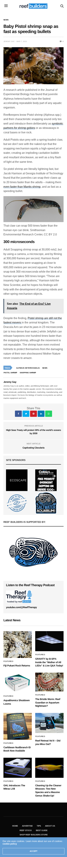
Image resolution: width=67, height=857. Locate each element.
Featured (8, 661)
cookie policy (10, 843)
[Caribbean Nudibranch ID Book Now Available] (17, 726)
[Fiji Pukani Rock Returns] (17, 644)
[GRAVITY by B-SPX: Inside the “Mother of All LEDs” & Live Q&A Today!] (49, 641)
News (6, 20)
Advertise (27, 826)
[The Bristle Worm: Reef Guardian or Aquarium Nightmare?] (49, 682)
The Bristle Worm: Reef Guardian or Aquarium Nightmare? (47, 702)
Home (15, 826)
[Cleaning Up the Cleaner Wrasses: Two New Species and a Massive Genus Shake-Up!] (49, 768)
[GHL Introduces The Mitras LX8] (17, 768)
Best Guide (41, 830)
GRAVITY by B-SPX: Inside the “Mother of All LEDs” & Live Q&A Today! (49, 662)
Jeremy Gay (9, 41)
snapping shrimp (28, 373)
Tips (39, 826)
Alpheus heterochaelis (28, 368)
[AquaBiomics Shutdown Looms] (17, 683)
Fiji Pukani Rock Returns (16, 665)
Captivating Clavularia (33, 447)
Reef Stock (26, 830)
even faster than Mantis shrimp (22, 186)
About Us (50, 826)
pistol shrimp (10, 373)
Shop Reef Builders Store (34, 835)
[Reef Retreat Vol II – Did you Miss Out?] (49, 723)
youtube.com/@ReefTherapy (21, 607)
